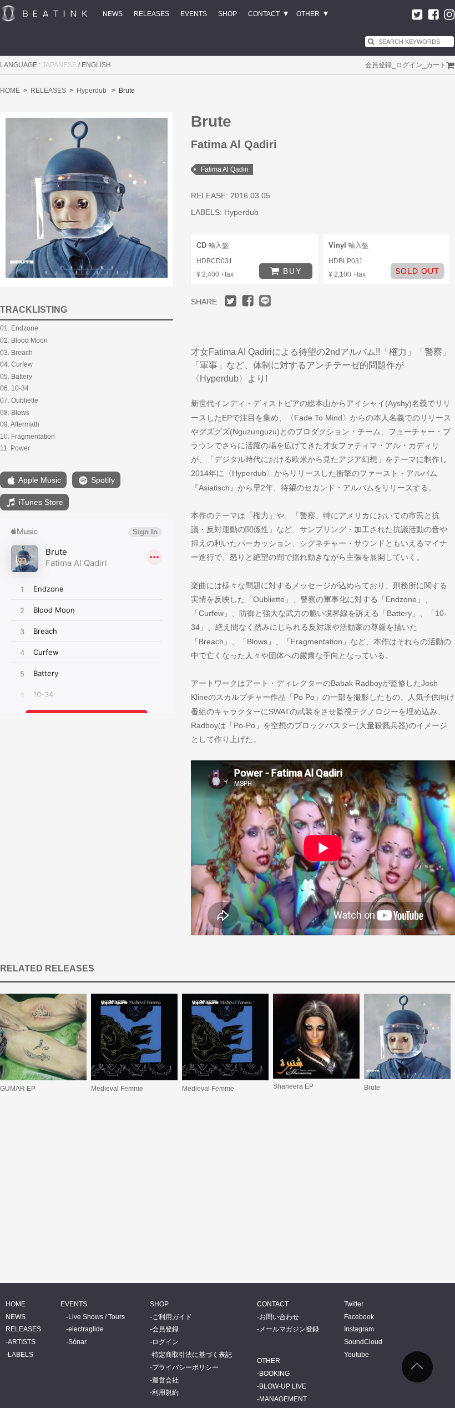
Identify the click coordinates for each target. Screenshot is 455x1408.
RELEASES (151, 14)
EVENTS (193, 14)
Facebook (359, 1317)
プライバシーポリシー (185, 1367)
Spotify (102, 479)
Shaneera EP (293, 1086)
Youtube (356, 1355)
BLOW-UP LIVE (282, 1386)
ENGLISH (96, 65)
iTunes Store (40, 502)
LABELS (20, 1355)
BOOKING (274, 1373)
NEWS (113, 14)
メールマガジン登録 (289, 1329)
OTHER (308, 14)
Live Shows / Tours (96, 1317)
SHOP (227, 14)
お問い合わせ (279, 1317)
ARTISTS (22, 1342)
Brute (372, 1087)
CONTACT (264, 14)
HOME (10, 90)
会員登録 (378, 65)
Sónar (77, 1342)
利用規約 (165, 1392)
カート (436, 65)
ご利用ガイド (172, 1317)
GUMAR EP (18, 1089)
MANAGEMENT (283, 1399)
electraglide (86, 1329)
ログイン (409, 65)
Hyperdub (92, 90)
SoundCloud (363, 1342)
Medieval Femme (117, 1089)
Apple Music (39, 479)
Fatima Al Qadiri (225, 169)
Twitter (353, 1304)
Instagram (359, 1329)
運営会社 (165, 1380)
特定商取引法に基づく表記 (192, 1355)
